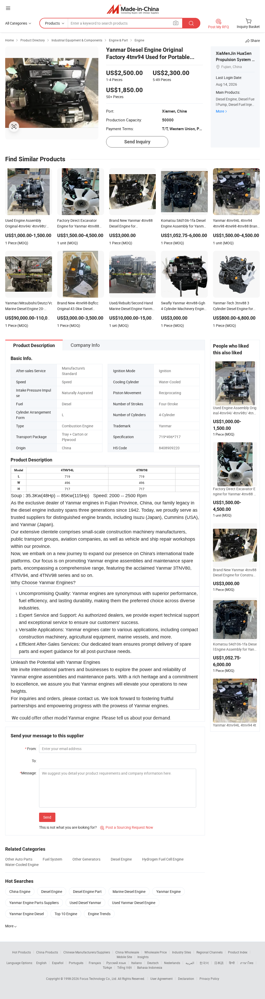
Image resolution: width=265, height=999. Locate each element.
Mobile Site (124, 957)
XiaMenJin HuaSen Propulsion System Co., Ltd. (235, 59)
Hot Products (21, 952)
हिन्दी (232, 963)
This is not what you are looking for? (68, 827)
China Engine (19, 891)
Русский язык (116, 963)
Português (76, 963)
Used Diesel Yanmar (85, 902)
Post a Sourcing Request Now (126, 827)
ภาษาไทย (246, 963)
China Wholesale (127, 952)
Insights (143, 957)
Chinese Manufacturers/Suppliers (86, 952)
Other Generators (86, 859)
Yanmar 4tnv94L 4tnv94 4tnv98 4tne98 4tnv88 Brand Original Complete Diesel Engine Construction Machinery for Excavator (234, 728)
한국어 (204, 963)
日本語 (219, 963)
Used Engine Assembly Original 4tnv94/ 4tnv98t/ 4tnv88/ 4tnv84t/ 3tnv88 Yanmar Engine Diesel (234, 410)
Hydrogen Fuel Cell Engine (162, 859)
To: (34, 760)
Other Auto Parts (18, 859)
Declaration (186, 978)
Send (47, 817)
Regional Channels (209, 952)
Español (57, 963)
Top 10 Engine (66, 913)
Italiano (136, 963)
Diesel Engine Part (87, 891)
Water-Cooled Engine (22, 864)
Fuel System (52, 859)
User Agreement (161, 978)
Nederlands (172, 963)
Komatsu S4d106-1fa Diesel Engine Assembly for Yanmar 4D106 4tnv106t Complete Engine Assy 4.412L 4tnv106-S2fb (235, 647)
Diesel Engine (121, 859)
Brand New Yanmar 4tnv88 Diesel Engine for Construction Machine (235, 572)
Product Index (237, 952)
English (41, 963)
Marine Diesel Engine (129, 891)
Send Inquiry (137, 141)
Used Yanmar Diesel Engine (133, 902)
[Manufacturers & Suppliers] (133, 9)
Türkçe (107, 967)
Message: (28, 772)
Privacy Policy (209, 978)
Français (95, 963)
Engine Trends (99, 913)
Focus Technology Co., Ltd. (99, 978)
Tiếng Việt (124, 967)
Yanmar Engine (168, 891)
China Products (47, 952)
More (220, 111)
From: (30, 748)
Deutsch (153, 963)
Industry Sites (181, 952)
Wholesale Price (155, 952)
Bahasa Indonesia (149, 967)
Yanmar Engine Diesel (26, 913)
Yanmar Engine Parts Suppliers (34, 902)
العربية (190, 963)
